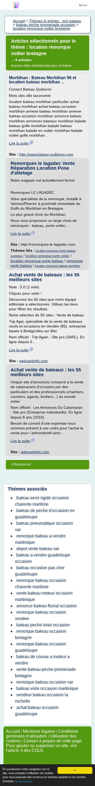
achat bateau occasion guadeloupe (37, 710)
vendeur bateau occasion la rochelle (41, 698)
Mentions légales (39, 731)
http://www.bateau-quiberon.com (46, 154)
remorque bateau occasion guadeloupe (40, 647)
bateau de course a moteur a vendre (42, 659)
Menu (83, 5)
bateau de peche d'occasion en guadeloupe (45, 513)
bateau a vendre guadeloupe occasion (42, 558)
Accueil (13, 731)
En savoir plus (23, 781)
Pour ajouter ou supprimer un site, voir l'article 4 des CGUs (41, 748)
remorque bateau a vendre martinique (40, 539)
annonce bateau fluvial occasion (46, 606)
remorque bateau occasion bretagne (40, 634)
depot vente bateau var (37, 548)
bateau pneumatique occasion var (44, 526)
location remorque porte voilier (47, 256)
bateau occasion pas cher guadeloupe (39, 570)
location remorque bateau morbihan (57, 265)
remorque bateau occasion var (44, 682)
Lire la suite (19, 143)
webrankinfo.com (33, 361)
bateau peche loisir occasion (43, 625)
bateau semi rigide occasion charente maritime (42, 501)
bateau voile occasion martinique (47, 688)
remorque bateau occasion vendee (40, 615)
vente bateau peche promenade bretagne (45, 672)
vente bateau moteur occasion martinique (44, 596)
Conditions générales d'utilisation (42, 733)
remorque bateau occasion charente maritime (40, 583)
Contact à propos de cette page (52, 741)
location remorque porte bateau (37, 261)
